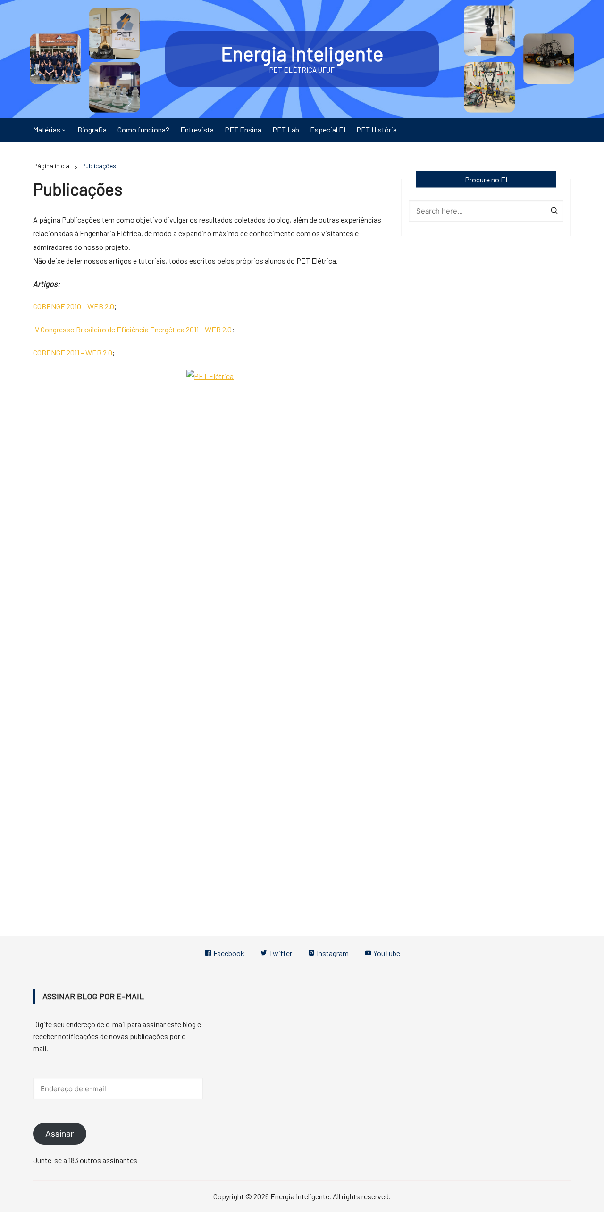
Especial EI (327, 129)
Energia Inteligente (302, 53)
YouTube (386, 952)
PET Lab (285, 129)
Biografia (92, 129)
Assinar (59, 1133)
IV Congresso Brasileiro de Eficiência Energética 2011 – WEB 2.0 (132, 329)
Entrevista (197, 129)
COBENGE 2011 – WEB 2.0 (72, 352)
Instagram (332, 952)
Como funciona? (143, 129)
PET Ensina (243, 129)
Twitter (280, 952)
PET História (376, 129)
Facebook (228, 952)
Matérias (46, 129)
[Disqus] (210, 513)
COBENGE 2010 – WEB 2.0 (73, 306)
